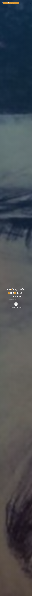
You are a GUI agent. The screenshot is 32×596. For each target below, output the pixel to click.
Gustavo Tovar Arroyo (10, 3)
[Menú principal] (29, 3)
